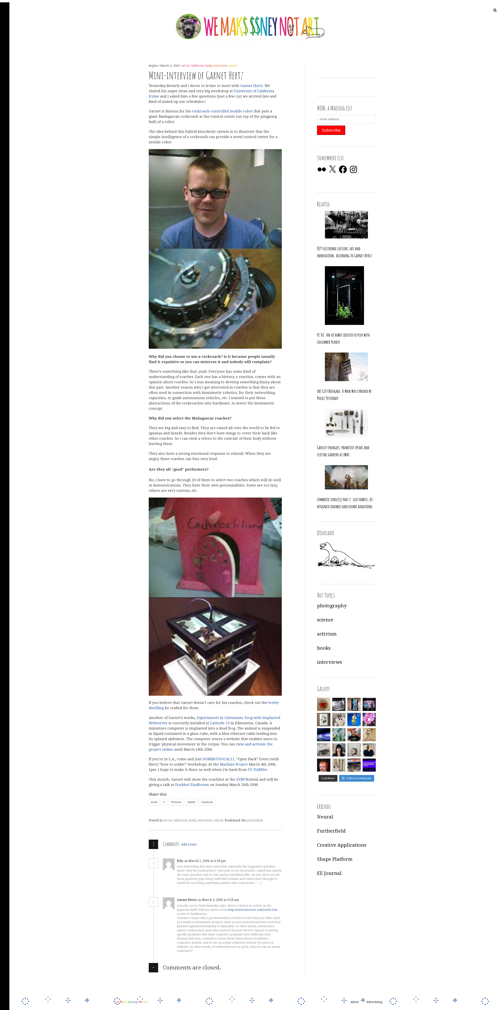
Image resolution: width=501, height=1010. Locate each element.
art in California (193, 65)
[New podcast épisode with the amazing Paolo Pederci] (354, 734)
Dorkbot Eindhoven (192, 785)
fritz (180, 861)
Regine (154, 65)
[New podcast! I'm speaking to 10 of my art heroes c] (369, 750)
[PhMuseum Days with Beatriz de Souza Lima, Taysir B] (354, 750)
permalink (255, 820)
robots (232, 65)
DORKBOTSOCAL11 (218, 759)
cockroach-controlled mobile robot (223, 111)
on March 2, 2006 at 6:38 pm (205, 861)
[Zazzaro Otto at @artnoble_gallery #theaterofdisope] (323, 750)
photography (332, 606)
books (324, 648)
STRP (241, 779)
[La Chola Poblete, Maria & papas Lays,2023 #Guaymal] (369, 734)
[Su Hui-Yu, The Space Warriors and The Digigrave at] (369, 765)
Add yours (188, 844)
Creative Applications (341, 845)
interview (220, 65)
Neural (325, 817)
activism (327, 634)
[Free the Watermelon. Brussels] (354, 765)
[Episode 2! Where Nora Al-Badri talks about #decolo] (339, 750)
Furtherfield (331, 831)
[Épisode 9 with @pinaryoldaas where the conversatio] (354, 719)
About (355, 1002)
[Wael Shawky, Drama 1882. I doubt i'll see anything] (369, 704)
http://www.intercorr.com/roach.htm (253, 909)
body (208, 65)
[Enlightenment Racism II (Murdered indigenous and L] (323, 719)
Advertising (374, 1002)
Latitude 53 (220, 723)
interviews (329, 662)
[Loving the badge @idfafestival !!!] (323, 704)
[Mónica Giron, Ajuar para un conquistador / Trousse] (339, 765)
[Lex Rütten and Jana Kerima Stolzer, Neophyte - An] (354, 704)
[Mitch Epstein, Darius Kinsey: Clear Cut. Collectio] (339, 704)
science (325, 620)
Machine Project (234, 764)
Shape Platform (334, 859)
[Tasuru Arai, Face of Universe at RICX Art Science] (369, 719)
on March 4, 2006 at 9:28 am (218, 900)
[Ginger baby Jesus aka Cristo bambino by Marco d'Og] (323, 765)
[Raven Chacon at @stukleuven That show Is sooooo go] (323, 734)
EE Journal (329, 873)
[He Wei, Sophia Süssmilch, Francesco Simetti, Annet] (339, 719)
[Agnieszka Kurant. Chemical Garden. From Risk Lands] (339, 734)
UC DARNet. (258, 770)
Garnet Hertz (251, 86)
